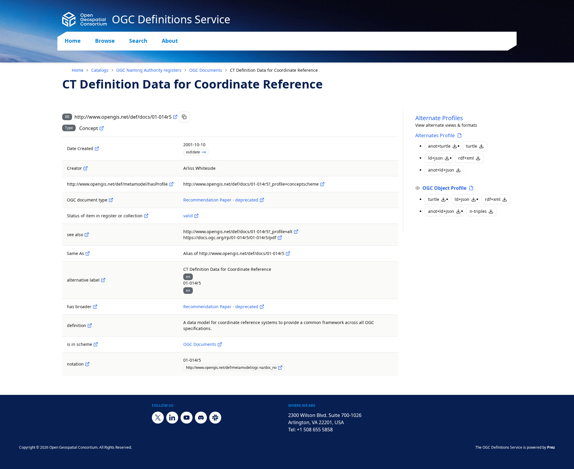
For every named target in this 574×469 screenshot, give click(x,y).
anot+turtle (439, 146)
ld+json (435, 158)
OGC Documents (205, 70)
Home (73, 40)
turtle (471, 146)
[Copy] (184, 116)
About (170, 40)
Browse (105, 40)
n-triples (478, 211)
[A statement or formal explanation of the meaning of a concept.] (89, 325)
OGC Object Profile (444, 188)
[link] (274, 70)
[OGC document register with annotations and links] (219, 344)
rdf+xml (466, 158)
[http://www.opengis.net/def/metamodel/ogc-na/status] (146, 215)
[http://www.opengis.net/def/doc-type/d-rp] (261, 200)
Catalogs (100, 70)
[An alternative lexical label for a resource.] (103, 280)
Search (138, 40)
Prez (551, 447)
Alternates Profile (435, 135)
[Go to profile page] (459, 135)
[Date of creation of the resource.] (96, 148)
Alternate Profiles (439, 118)
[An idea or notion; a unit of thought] (101, 128)
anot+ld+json (441, 170)
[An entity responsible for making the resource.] (85, 168)
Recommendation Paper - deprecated (220, 200)
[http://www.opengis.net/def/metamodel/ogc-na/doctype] (111, 200)
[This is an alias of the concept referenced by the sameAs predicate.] (288, 253)
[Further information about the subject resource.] (86, 234)
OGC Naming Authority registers (148, 70)
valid (188, 216)
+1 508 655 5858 (315, 429)
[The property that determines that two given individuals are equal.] (87, 253)
